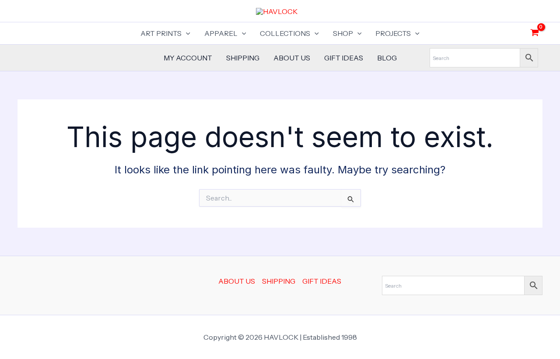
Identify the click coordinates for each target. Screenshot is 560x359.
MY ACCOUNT (188, 57)
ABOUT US (291, 57)
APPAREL (221, 33)
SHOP (343, 33)
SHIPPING (242, 57)
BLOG (387, 57)
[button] (186, 33)
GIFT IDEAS (343, 57)
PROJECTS (393, 33)
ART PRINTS (161, 33)
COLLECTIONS (285, 33)
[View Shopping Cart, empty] (534, 33)
